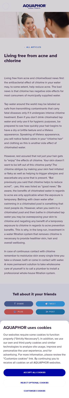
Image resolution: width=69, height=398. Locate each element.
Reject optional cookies (35, 383)
